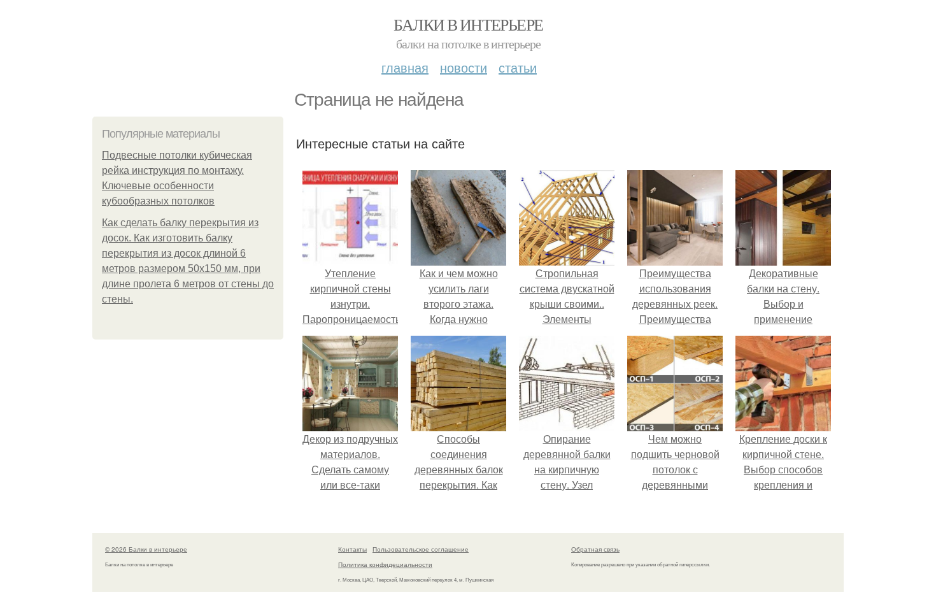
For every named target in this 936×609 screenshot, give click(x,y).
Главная (405, 67)
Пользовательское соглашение (420, 549)
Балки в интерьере (468, 24)
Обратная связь (595, 549)
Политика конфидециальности (385, 564)
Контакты (352, 549)
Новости (463, 67)
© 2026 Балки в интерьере (146, 549)
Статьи (518, 67)
